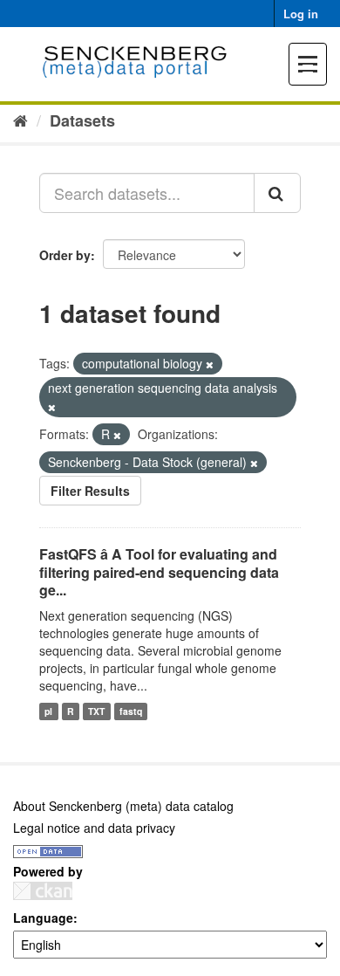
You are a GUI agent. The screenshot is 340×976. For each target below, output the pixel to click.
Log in (300, 13)
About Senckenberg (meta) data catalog (123, 805)
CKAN (42, 891)
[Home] (20, 119)
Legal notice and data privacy (94, 827)
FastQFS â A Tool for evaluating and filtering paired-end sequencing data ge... (159, 572)
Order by (65, 255)
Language (43, 917)
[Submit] (277, 193)
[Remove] (210, 364)
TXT (96, 711)
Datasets (82, 120)
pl (48, 711)
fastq (130, 711)
